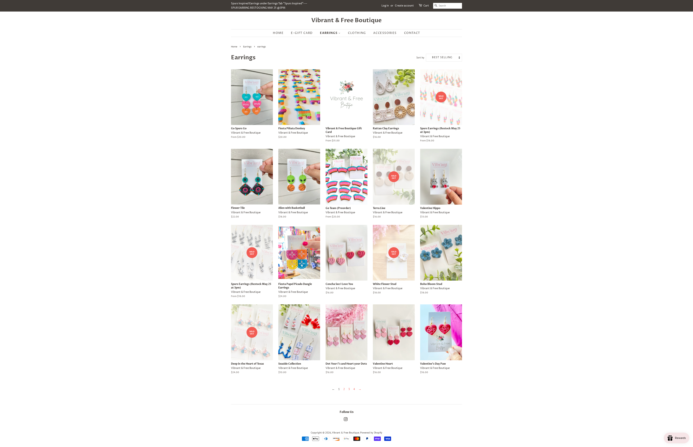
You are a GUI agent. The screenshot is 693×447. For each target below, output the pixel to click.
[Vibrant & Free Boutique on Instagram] (346, 420)
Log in (385, 5)
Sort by (420, 57)
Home (278, 33)
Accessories (385, 33)
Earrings (329, 33)
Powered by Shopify (371, 432)
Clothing (357, 33)
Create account (404, 5)
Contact (412, 33)
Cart (426, 5)
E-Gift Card (302, 33)
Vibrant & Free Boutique (346, 20)
